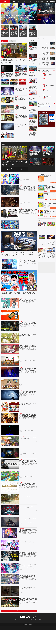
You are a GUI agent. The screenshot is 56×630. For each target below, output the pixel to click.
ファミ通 (20, 405)
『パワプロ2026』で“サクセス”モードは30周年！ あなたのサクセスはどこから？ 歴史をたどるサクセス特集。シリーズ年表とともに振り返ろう (42, 242)
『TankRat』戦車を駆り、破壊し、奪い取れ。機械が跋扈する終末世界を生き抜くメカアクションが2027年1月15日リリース (27, 519)
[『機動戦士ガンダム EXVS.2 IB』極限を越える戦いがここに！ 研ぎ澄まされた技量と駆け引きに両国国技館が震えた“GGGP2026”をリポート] (33, 80)
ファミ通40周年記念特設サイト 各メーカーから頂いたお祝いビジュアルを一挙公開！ (27, 404)
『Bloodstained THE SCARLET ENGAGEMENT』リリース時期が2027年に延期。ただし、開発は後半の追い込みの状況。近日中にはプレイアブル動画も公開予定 (48, 166)
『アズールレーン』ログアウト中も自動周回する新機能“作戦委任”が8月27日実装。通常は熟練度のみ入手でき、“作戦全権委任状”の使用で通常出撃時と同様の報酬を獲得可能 (21, 125)
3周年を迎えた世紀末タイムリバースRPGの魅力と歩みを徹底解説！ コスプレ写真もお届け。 (27, 335)
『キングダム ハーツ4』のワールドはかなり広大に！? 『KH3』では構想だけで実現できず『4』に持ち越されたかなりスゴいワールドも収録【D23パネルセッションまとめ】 (51, 242)
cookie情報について (35, 619)
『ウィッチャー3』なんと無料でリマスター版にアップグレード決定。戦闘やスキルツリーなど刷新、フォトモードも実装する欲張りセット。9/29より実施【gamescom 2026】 (32, 32)
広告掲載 (40, 619)
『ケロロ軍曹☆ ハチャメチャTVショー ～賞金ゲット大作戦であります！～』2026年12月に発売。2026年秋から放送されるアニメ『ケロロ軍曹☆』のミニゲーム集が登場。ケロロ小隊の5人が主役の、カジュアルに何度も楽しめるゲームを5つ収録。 (28, 476)
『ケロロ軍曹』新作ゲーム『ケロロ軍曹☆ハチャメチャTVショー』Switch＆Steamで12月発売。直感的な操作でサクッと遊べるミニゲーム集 (28, 473)
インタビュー (16, 105)
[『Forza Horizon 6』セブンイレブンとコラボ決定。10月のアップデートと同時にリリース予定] (10, 361)
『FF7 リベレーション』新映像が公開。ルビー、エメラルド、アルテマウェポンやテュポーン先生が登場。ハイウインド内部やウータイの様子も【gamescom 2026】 (33, 61)
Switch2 (14, 1)
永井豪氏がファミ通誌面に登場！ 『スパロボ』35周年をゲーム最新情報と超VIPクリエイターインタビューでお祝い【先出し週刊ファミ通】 (46, 64)
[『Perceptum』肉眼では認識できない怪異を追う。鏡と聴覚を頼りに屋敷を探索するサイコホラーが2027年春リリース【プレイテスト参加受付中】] (10, 591)
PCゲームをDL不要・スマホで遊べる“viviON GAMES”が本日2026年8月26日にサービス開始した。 (28, 314)
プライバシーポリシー (22, 619)
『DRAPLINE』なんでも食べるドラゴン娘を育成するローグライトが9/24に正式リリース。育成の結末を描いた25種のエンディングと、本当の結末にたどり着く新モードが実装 (27, 346)
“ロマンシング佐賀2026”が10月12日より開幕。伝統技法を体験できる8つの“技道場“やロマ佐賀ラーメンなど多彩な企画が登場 (28, 599)
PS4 (50, 106)
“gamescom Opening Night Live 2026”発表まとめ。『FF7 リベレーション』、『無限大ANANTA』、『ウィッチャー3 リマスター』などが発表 (14, 32)
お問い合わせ (16, 619)
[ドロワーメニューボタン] (1, 1)
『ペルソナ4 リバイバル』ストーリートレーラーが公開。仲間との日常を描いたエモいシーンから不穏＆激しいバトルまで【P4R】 (13, 60)
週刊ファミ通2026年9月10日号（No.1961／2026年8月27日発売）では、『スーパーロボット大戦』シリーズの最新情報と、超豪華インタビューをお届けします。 (27, 533)
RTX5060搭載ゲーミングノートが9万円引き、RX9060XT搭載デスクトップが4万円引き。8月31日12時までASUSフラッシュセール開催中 (28, 210)
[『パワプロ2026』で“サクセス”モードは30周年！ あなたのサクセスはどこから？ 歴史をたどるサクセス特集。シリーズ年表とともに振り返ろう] (42, 237)
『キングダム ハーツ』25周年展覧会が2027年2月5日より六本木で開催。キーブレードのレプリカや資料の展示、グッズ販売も (27, 484)
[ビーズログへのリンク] (31, 624)
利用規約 (27, 619)
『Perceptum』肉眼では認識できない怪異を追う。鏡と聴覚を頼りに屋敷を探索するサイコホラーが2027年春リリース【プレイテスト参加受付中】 (27, 588)
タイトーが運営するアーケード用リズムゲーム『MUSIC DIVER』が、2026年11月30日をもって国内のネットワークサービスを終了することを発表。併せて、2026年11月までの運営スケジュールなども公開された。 (28, 568)
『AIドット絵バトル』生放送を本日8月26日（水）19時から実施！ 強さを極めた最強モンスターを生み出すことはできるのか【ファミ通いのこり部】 (18, 293)
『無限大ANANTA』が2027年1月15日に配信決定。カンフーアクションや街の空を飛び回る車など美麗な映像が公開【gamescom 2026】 (23, 32)
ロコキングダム (22, 436)
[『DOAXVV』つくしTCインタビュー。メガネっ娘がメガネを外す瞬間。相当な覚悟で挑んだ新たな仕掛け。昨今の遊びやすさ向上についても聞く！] (7, 108)
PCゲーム (21, 1)
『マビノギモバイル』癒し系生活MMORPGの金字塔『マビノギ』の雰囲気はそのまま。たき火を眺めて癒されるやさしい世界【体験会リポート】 (32, 109)
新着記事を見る (19, 610)
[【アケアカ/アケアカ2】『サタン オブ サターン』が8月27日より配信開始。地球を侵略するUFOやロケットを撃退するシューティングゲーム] (10, 430)
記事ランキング (41, 38)
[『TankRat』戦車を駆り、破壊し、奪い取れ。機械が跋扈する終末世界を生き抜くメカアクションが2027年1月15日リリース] (10, 522)
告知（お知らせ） (4, 290)
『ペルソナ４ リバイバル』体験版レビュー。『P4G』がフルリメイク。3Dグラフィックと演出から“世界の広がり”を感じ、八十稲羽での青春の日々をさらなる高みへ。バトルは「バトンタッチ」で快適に (46, 21)
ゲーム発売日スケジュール (43, 103)
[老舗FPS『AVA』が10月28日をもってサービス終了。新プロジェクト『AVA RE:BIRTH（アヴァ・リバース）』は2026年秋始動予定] (10, 464)
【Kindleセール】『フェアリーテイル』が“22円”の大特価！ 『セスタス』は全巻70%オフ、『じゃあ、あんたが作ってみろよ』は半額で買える (42, 255)
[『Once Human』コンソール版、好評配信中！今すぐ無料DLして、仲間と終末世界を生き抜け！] (10, 510)
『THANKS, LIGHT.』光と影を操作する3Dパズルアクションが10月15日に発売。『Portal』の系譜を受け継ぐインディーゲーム (27, 392)
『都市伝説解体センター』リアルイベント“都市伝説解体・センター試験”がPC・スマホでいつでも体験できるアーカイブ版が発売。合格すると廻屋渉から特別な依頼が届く (28, 553)
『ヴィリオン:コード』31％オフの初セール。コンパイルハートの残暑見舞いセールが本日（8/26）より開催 (27, 542)
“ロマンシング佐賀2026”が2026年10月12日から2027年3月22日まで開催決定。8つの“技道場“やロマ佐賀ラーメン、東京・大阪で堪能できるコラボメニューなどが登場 (28, 602)
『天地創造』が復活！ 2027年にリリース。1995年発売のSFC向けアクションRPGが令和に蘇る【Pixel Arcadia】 (33, 97)
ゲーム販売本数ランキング (43, 70)
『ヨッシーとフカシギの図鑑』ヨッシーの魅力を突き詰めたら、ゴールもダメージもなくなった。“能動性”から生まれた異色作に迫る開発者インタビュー (51, 229)
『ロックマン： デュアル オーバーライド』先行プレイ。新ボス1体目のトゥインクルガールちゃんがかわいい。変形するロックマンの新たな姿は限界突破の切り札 (18, 18)
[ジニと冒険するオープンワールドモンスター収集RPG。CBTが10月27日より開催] (10, 441)
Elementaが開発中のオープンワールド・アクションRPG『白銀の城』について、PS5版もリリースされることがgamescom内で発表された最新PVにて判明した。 (27, 579)
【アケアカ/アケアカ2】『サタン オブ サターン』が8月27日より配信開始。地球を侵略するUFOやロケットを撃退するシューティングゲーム (27, 427)
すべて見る (54, 70)
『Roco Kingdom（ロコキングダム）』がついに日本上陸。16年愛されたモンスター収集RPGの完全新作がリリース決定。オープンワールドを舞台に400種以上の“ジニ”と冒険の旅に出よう (4, 32)
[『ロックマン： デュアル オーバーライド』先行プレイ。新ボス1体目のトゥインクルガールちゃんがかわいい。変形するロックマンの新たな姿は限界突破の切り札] (48, 149)
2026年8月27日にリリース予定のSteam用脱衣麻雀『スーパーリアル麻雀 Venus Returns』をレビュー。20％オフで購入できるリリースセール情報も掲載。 (27, 384)
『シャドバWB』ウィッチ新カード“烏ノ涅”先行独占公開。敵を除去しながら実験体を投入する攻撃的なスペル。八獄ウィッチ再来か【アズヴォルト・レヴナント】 (32, 133)
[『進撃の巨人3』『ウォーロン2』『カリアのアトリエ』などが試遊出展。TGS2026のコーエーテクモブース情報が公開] (7, 135)
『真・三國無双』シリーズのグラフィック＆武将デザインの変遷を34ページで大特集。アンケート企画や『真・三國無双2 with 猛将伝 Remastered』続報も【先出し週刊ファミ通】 (27, 415)
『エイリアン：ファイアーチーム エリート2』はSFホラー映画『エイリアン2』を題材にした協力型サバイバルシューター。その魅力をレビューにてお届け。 (27, 326)
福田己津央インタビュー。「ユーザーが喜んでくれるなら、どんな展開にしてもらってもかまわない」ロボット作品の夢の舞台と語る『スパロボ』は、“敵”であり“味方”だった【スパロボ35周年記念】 (51, 255)
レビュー (3, 13)
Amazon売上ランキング (42, 174)
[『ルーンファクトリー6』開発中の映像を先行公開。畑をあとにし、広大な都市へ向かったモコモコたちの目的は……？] (33, 116)
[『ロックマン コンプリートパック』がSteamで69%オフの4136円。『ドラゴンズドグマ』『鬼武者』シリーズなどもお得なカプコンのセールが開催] (10, 225)
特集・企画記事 (40, 1)
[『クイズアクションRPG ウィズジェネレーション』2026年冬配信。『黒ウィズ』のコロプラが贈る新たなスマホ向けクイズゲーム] (10, 264)
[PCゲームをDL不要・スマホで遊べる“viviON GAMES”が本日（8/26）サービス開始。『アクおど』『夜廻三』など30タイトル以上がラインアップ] (10, 315)
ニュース (34, 1)
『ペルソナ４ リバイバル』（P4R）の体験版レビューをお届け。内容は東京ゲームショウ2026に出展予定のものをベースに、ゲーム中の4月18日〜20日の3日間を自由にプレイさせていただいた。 (27, 372)
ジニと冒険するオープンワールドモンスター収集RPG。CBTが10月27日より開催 (27, 438)
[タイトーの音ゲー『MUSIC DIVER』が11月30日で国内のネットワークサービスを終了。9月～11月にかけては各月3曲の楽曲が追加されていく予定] (10, 568)
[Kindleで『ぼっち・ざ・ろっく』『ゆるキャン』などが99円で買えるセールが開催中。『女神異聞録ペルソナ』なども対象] (7, 100)
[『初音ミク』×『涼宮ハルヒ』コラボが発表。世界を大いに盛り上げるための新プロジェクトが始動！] (10, 303)
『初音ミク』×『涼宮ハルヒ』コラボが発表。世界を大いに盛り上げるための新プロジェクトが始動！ (28, 300)
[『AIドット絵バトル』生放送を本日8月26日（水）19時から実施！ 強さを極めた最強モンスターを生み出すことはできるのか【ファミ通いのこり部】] (19, 280)
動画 (36, 1)
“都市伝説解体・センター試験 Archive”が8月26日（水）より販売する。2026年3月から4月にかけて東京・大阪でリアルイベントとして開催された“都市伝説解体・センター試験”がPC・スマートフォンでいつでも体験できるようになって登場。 (28, 556)
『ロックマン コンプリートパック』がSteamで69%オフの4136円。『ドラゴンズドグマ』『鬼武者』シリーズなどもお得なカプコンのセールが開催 (27, 222)
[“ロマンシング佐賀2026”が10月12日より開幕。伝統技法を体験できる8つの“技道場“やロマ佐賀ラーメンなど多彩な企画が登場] (10, 602)
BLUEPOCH (20, 336)
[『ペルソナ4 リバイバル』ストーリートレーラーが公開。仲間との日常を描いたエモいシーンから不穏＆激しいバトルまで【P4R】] (14, 50)
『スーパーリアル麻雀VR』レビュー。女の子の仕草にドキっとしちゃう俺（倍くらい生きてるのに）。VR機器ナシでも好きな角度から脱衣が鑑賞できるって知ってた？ (45, 54)
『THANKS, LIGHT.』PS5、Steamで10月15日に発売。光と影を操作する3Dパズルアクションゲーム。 (28, 395)
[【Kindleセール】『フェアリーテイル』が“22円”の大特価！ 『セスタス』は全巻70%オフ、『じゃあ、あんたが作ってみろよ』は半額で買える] (42, 249)
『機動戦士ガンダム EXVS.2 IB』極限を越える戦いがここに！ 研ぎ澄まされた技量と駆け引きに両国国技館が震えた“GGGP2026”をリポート (33, 86)
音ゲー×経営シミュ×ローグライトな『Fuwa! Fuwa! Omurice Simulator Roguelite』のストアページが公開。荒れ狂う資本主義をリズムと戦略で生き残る (21, 116)
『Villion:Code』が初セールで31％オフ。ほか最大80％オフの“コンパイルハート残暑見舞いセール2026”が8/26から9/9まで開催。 (27, 543)
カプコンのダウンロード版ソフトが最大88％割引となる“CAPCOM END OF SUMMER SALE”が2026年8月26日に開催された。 (27, 224)
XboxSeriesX (44, 107)
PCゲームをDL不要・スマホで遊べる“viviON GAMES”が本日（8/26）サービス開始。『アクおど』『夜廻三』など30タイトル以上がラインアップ (27, 311)
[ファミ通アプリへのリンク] (25, 624)
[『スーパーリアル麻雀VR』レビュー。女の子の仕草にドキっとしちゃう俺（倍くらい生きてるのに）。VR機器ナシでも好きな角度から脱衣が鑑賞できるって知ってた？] (52, 53)
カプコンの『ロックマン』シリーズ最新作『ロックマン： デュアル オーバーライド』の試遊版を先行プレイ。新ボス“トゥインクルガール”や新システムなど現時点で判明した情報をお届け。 (28, 179)
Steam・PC (40, 107)
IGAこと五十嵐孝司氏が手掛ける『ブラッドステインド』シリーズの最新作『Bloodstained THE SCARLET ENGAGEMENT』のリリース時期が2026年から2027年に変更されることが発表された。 (28, 202)
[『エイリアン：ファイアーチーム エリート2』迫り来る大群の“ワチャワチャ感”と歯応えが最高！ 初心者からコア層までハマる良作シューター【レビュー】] (10, 326)
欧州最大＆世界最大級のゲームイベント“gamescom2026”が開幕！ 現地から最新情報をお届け (21, 74)
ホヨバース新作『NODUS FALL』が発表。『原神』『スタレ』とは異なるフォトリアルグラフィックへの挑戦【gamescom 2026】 (33, 49)
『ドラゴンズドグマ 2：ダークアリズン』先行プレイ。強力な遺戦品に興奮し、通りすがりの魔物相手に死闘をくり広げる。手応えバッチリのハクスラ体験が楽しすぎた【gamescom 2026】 (46, 11)
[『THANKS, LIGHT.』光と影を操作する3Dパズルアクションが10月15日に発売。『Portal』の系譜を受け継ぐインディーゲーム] (10, 395)
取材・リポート (31, 105)
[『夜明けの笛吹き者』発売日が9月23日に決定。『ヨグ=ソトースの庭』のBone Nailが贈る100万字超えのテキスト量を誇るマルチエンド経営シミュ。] (7, 91)
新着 (11, 1)
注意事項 (30, 619)
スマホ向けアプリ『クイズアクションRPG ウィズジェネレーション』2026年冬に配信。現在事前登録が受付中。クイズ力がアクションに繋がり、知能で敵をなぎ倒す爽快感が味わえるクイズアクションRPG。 (27, 264)
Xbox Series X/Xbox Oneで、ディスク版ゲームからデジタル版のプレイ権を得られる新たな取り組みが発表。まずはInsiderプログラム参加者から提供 (7, 75)
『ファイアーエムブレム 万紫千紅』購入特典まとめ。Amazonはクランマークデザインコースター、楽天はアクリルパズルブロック (42, 229)
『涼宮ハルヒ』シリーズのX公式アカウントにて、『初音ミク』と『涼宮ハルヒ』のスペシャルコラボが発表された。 (28, 302)
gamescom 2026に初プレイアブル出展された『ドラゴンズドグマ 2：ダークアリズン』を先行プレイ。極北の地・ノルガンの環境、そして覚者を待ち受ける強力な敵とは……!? (27, 190)
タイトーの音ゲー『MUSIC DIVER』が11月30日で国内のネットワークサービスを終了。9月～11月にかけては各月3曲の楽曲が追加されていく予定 (28, 565)
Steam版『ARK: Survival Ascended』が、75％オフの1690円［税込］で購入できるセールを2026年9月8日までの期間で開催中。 (27, 498)
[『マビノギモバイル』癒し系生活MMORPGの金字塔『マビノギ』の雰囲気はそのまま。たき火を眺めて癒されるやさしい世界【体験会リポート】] (33, 103)
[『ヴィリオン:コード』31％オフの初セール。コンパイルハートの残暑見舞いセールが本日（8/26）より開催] (10, 545)
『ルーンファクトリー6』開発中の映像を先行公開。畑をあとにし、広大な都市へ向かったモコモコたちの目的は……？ (32, 121)
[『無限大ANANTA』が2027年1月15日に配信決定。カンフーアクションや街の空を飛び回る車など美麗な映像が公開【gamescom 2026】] (23, 27)
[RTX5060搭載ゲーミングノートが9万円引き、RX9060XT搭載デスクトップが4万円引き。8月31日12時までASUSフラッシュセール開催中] (10, 213)
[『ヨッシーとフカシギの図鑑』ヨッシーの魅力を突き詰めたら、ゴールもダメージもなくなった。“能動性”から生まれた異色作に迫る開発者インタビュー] (51, 224)
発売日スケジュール (25, 1)
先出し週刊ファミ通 (31, 70)
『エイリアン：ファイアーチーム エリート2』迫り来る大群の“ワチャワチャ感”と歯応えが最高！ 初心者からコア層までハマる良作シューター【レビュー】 (27, 323)
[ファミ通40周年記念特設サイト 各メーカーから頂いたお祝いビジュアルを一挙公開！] (10, 407)
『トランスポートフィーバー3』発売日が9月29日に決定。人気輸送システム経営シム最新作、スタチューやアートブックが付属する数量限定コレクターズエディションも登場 (18, 254)
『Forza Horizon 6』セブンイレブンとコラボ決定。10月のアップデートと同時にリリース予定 (28, 357)
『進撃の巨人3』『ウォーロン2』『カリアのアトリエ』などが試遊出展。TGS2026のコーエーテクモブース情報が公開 (21, 133)
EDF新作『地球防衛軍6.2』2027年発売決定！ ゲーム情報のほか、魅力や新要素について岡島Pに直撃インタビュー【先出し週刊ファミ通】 (32, 74)
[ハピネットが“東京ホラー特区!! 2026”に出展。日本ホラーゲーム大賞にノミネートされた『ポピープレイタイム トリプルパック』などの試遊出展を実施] (10, 453)
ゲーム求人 (30, 1)
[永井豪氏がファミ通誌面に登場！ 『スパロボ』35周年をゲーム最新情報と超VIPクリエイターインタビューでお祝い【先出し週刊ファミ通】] (52, 63)
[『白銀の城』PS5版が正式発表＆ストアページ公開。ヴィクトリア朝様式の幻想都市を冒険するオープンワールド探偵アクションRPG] (10, 579)
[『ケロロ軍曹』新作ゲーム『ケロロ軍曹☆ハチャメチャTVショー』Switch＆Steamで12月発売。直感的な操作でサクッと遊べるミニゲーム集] (10, 476)
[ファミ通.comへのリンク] (6, 1)
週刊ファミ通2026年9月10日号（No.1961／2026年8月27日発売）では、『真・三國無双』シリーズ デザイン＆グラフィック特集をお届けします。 (27, 418)
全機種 (39, 106)
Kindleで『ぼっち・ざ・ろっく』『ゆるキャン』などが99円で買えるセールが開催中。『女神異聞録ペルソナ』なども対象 (21, 98)
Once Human (22, 505)
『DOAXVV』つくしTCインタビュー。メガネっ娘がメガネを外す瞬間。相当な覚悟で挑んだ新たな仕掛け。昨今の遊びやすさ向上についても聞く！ (21, 107)
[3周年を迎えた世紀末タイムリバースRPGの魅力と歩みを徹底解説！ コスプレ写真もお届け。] (10, 338)
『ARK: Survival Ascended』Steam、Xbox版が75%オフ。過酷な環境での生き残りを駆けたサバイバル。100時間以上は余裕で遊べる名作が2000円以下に (28, 496)
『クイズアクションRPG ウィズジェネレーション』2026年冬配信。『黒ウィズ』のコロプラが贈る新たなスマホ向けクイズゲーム (28, 261)
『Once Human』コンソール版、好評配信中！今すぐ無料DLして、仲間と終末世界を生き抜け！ (27, 507)
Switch (16, 1)
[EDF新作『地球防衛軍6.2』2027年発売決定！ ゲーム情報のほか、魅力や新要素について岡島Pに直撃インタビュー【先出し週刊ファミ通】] (33, 68)
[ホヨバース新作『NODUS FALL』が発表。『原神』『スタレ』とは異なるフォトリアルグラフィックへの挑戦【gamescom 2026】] (33, 44)
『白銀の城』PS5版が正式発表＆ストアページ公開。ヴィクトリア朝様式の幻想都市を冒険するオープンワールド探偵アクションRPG (27, 576)
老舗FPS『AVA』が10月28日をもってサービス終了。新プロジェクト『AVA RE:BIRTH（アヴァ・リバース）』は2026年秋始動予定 (27, 461)
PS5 (18, 1)
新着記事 (12, 41)
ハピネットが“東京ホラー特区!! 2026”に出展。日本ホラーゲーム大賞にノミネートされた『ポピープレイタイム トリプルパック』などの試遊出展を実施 (27, 450)
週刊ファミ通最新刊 (43, 112)
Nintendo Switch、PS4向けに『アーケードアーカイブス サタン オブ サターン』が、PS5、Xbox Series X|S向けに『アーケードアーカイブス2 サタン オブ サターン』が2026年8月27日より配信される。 (27, 430)
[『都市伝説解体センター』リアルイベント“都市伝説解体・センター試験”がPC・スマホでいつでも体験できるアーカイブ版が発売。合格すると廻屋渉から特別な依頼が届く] (10, 556)
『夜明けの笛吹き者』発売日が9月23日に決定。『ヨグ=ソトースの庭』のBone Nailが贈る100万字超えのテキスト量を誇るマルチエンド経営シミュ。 (21, 89)
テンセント (20, 439)
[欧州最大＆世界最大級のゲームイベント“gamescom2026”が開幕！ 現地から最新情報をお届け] (21, 68)
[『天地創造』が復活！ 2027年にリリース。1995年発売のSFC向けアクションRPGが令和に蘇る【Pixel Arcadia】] (33, 92)
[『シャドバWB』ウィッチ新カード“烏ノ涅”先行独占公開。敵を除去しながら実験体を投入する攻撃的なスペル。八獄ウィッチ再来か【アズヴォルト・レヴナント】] (33, 128)
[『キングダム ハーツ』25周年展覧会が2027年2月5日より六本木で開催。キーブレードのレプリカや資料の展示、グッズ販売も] (10, 487)
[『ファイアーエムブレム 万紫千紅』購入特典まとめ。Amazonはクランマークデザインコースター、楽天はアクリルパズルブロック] (42, 224)
